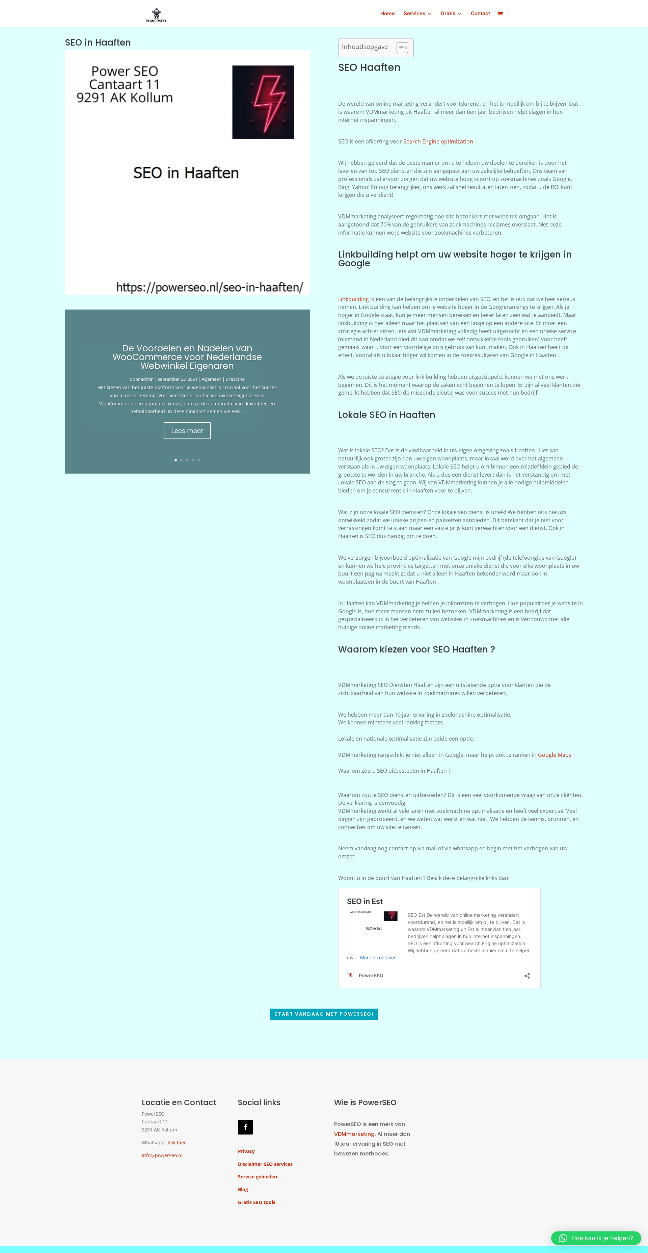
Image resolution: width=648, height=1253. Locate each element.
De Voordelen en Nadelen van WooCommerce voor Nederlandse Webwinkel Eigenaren (187, 357)
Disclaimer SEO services (265, 1164)
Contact (480, 14)
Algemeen (211, 379)
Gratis (448, 14)
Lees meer (187, 430)
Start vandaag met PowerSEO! (324, 1014)
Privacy (246, 1151)
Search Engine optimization (438, 141)
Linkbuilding (353, 299)
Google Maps (554, 754)
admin (147, 379)
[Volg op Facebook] (245, 1127)
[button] (596, 1238)
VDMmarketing (354, 1134)
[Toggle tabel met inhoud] (399, 47)
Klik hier (176, 1142)
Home (387, 14)
